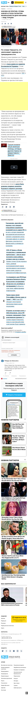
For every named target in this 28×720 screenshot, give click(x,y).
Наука (2, 680)
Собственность (18, 687)
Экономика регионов (6, 678)
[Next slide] (26, 6)
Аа (12, 2)
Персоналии (17, 676)
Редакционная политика (7, 625)
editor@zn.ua (4, 644)
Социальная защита (19, 665)
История (16, 680)
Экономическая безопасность (18, 673)
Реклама (3, 623)
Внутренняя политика (6, 665)
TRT (23, 73)
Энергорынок (4, 673)
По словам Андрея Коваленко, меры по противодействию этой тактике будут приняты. (16, 317)
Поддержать (20, 2)
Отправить (14, 355)
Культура (3, 690)
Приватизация (5, 676)
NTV (2, 75)
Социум (16, 678)
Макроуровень (5, 671)
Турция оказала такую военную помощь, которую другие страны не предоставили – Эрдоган (14, 150)
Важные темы (5, 6)
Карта (2, 628)
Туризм (15, 685)
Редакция (3, 620)
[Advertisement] (14, 96)
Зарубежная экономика (20, 667)
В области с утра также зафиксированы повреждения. (16, 283)
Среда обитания (5, 685)
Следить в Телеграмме (15, 395)
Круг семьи (16, 683)
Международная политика (5, 668)
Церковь (3, 687)
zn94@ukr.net (20, 640)
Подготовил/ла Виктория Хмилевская (12, 215)
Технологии (4, 683)
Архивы (3, 618)
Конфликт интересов (19, 669)
